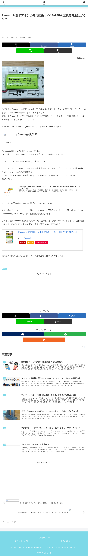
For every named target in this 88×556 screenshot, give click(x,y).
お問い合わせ (65, 541)
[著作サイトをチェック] (23, 334)
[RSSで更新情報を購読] (44, 340)
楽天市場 (22, 242)
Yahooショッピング (41, 242)
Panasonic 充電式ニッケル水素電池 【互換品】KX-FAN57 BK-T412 (47, 232)
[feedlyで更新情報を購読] (65, 334)
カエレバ (27, 238)
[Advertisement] (44, 27)
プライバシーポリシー (22, 541)
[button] (58, 50)
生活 (5, 269)
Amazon (30, 242)
